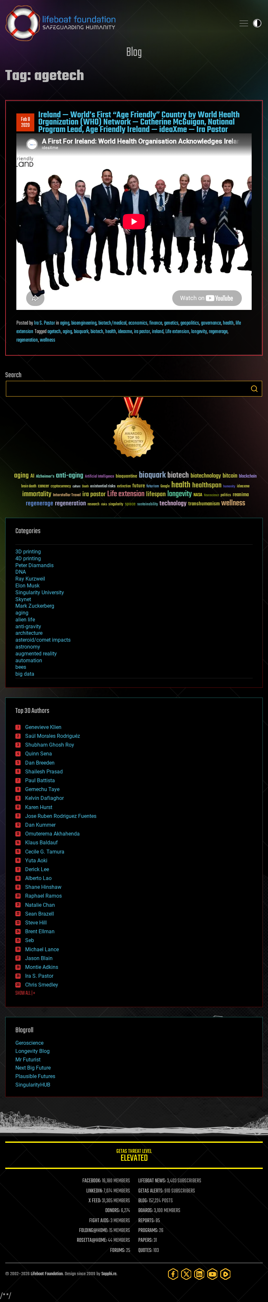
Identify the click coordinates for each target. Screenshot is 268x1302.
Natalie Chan (40, 905)
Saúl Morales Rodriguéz (52, 736)
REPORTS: (146, 1221)
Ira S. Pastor (44, 323)
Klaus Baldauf (41, 842)
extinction (124, 486)
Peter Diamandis (34, 565)
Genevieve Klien (43, 727)
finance (155, 323)
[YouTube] (212, 1274)
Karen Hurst (38, 807)
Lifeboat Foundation (47, 1274)
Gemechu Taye (42, 789)
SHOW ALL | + (25, 993)
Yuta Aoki (36, 860)
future (138, 486)
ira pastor (142, 332)
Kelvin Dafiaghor (44, 798)
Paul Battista (40, 780)
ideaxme (125, 332)
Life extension (177, 332)
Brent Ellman (40, 931)
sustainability (147, 504)
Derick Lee (37, 869)
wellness (47, 340)
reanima (241, 495)
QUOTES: (145, 1250)
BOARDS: (145, 1211)
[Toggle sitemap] (244, 23)
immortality (36, 494)
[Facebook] (173, 1274)
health (228, 323)
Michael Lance (42, 949)
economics (137, 323)
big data (24, 674)
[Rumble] (225, 1274)
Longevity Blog (32, 1051)
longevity (199, 332)
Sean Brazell (39, 914)
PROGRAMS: (148, 1230)
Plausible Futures (35, 1076)
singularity (116, 504)
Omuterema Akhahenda (52, 834)
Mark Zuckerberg (34, 606)
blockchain (248, 476)
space (130, 504)
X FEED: (95, 1201)
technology (173, 504)
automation (28, 660)
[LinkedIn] (199, 1274)
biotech (97, 332)
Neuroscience (211, 496)
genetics (171, 323)
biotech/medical (112, 323)
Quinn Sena (38, 754)
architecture (28, 633)
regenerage (218, 332)
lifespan (156, 494)
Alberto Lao (38, 878)
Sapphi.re (108, 1274)
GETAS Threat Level (134, 1156)
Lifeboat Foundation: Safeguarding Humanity (117, 23)
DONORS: (112, 1211)
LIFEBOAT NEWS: (152, 1181)
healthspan (207, 486)
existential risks (102, 486)
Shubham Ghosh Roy (49, 745)
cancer (43, 486)
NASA (197, 495)
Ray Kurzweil (30, 579)
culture (76, 486)
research (93, 504)
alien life (25, 620)
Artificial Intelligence (99, 477)
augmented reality (36, 654)
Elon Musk (27, 586)
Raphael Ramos (43, 896)
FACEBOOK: (91, 1181)
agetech (54, 332)
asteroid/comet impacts (43, 640)
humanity (229, 487)
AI (32, 476)
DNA (20, 572)
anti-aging (69, 476)
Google (165, 486)
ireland (157, 332)
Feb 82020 (25, 122)
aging (64, 323)
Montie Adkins (41, 967)
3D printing (28, 552)
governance (211, 323)
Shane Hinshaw (43, 887)
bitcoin (230, 476)
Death (85, 486)
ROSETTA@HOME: (92, 1240)
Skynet (23, 599)
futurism (152, 486)
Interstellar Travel (67, 495)
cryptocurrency (61, 486)
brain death (28, 486)
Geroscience (29, 1043)
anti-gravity (28, 626)
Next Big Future (33, 1068)
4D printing (28, 558)
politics (226, 495)
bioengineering (83, 323)
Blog (134, 52)
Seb (29, 940)
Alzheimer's (45, 476)
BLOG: (143, 1201)
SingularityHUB (32, 1085)
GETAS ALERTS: (150, 1191)
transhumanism (204, 504)
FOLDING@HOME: (93, 1230)
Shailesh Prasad (44, 772)
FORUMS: (117, 1250)
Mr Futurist (28, 1060)
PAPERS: (145, 1240)
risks (104, 504)
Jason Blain (39, 958)
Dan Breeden (40, 763)
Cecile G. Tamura (44, 852)
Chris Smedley (41, 985)
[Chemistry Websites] (134, 429)
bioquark (81, 332)
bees (20, 667)
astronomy (27, 647)
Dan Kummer (40, 825)
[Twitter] (186, 1274)
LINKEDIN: (94, 1191)
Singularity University (39, 592)
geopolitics (189, 323)
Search (254, 389)
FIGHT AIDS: (99, 1221)
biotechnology (206, 476)
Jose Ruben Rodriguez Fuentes (60, 816)
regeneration (27, 340)
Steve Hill (36, 923)
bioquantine (126, 476)
